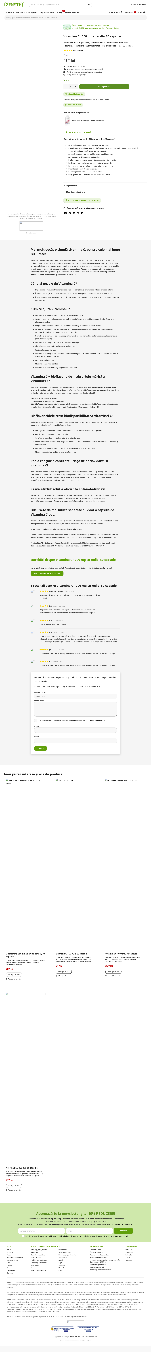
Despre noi (11, 1270)
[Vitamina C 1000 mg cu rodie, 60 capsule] (67, 120)
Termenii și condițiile (80, 1236)
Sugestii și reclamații (97, 1267)
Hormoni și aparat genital (67, 1255)
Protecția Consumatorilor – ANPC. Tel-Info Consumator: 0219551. (105, 1261)
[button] (13, 12)
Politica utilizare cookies (98, 1257)
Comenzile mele (95, 1250)
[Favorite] (135, 12)
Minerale (62, 1268)
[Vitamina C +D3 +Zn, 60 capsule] (75, 867)
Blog (8, 1268)
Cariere (9, 1265)
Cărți (8, 1263)
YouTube (129, 1260)
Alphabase (88, 1340)
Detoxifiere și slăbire (38, 1255)
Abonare (123, 1231)
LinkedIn (129, 1255)
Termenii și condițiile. (96, 720)
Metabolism (63, 1250)
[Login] (121, 12)
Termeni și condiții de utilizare (100, 1270)
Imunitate (34, 1252)
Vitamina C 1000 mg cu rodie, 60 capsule (88, 121)
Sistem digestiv (36, 1257)
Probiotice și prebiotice (39, 1260)
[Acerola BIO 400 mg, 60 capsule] (26, 1081)
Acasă (9, 1250)
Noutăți (9, 1255)
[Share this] (70, 213)
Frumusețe (34, 1268)
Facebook (129, 1250)
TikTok (128, 1257)
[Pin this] (74, 213)
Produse (10, 1252)
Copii (60, 1263)
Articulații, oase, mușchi (39, 1250)
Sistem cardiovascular (38, 1270)
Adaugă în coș (104, 86)
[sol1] (62, 1329)
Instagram (129, 1252)
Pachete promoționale (15, 1257)
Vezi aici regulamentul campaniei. (118, 1224)
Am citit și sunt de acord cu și (71, 720)
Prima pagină (10, 18)
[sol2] (88, 1329)
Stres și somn (35, 1265)
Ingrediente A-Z (12, 1260)
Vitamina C (26, 18)
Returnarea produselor (98, 1264)
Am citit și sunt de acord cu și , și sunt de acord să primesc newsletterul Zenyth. (77, 1236)
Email (36, 737)
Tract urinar (63, 1257)
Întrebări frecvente (96, 1252)
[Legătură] (14, 4)
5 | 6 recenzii (78, 50)
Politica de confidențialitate (73, 720)
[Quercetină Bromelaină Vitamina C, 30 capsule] (26, 867)
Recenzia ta (40, 700)
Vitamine (19, 18)
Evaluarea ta (40, 692)
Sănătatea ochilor (65, 1252)
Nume (36, 726)
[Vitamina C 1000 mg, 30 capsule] (125, 867)
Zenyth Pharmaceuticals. (72, 1336)
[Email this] (65, 213)
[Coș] (144, 12)
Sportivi (61, 1260)
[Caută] (89, 4)
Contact (10, 1273)
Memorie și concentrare (39, 1263)
